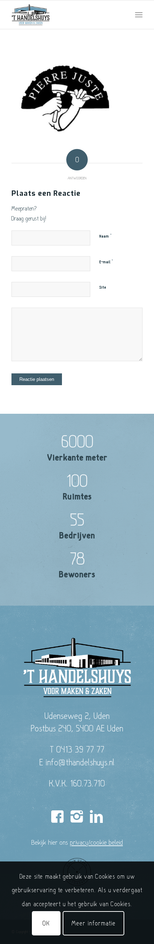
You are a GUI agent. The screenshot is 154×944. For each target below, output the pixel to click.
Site (102, 287)
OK (46, 923)
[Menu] (139, 14)
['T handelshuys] (63, 14)
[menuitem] (139, 14)
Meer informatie (93, 923)
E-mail (106, 261)
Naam (105, 236)
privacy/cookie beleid (96, 842)
